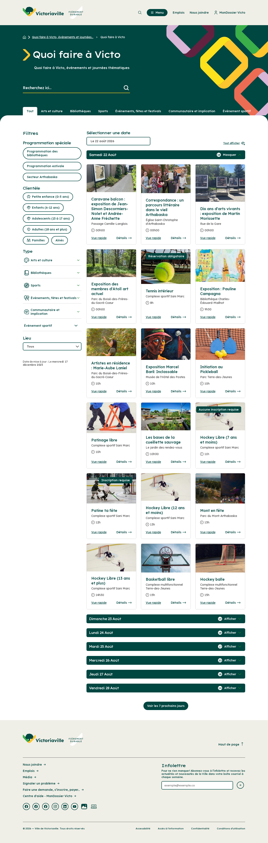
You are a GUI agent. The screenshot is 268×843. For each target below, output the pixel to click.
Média (27, 777)
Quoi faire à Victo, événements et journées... (62, 37)
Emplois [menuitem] (178, 12)
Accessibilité (143, 828)
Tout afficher (231, 143)
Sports (103, 111)
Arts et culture (52, 111)
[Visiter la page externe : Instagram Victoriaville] (55, 807)
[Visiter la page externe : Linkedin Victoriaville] (64, 807)
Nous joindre (32, 764)
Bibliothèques (80, 111)
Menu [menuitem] (160, 12)
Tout (30, 111)
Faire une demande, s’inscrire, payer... (51, 790)
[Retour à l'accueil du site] (25, 37)
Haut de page (228, 744)
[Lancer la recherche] (126, 88)
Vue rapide (99, 238)
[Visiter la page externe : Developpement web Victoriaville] (93, 807)
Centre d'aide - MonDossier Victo (47, 796)
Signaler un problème (39, 783)
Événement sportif (237, 111)
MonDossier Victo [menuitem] (232, 12)
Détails (121, 238)
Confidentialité (200, 828)
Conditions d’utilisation (231, 828)
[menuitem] (53, 12)
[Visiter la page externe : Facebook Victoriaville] (26, 807)
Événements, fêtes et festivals (138, 111)
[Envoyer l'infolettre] (240, 785)
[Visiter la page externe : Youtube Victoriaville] (74, 807)
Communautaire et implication (192, 111)
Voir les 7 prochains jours (165, 706)
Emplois (29, 771)
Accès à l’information (171, 828)
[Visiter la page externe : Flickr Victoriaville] (84, 807)
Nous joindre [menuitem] (199, 12)
